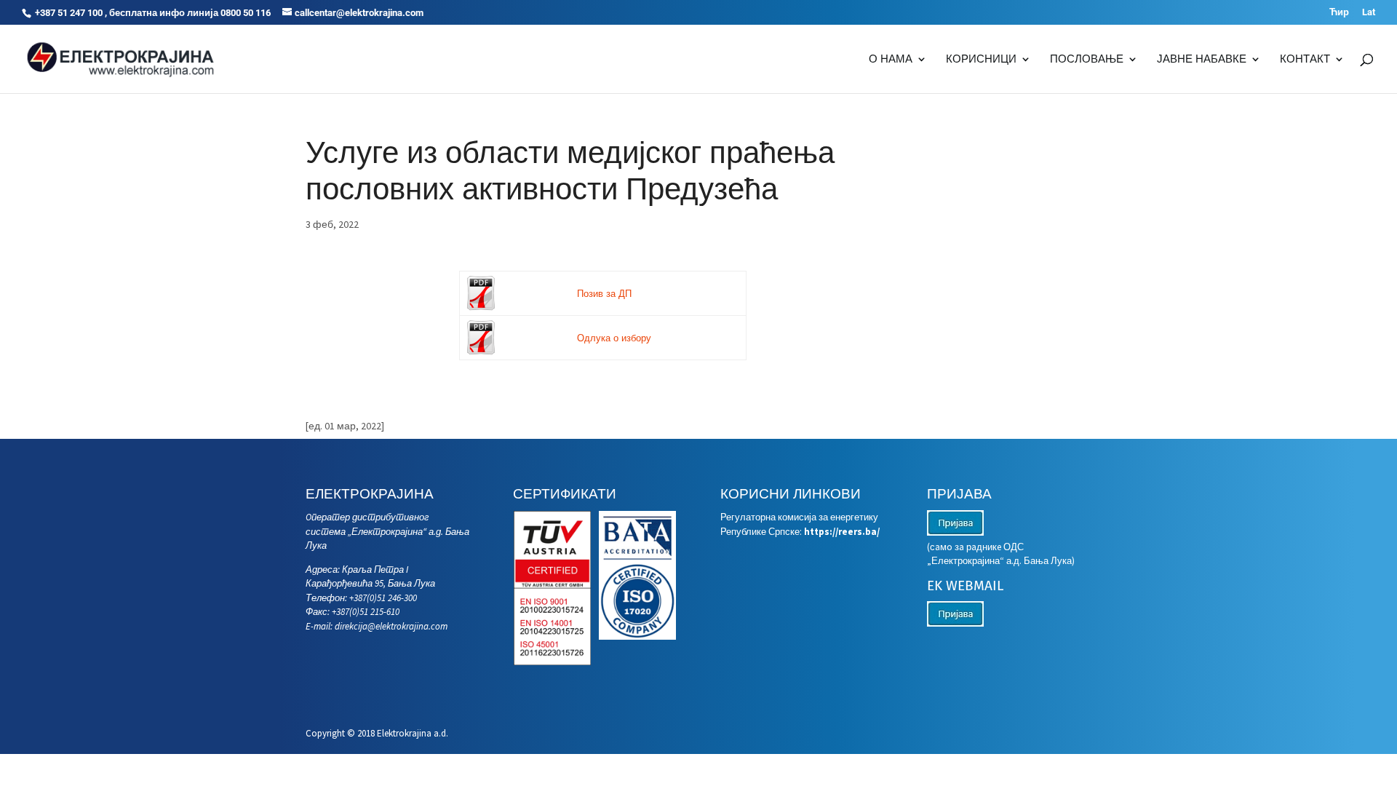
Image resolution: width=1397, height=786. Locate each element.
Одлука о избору (614, 338)
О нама (890, 60)
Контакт (1305, 60)
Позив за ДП (604, 293)
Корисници (981, 60)
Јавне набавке (1201, 60)
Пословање (1086, 60)
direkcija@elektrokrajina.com (391, 626)
